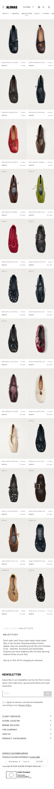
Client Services (11, 716)
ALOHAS (21, 766)
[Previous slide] (3, 42)
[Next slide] (23, 42)
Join (47, 694)
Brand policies (10, 725)
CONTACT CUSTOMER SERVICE (15, 753)
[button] (4, 7)
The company (9, 730)
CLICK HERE (35, 757)
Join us (6, 734)
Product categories (14, 738)
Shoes (14, 628)
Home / (6, 628)
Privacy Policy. (25, 705)
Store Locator (11, 721)
